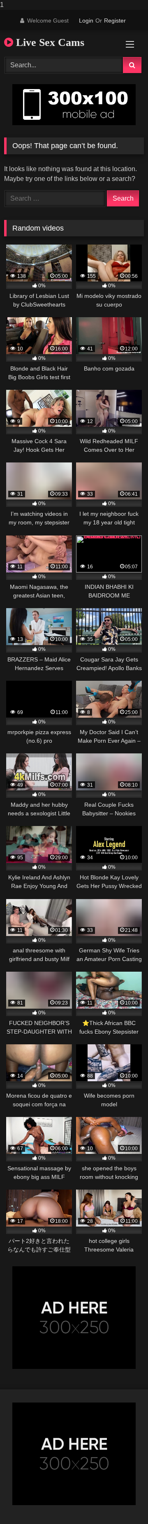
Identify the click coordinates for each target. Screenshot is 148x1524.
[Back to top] (122, 1501)
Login (86, 20)
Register (115, 20)
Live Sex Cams (48, 42)
